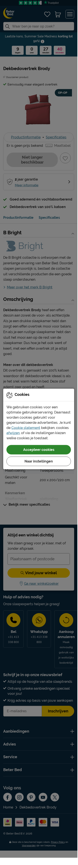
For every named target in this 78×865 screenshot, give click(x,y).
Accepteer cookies (38, 449)
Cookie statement (25, 428)
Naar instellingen (38, 461)
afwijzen (13, 433)
